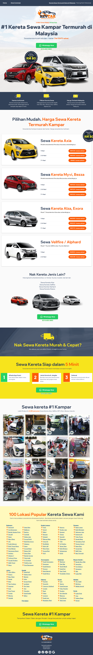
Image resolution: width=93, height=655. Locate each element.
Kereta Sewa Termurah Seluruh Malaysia (62, 3)
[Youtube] (50, 652)
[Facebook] (43, 652)
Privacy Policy (46, 648)
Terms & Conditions (46, 645)
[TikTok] (46, 652)
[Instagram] (39, 652)
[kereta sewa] (53, 652)
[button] (16, 3)
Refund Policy (46, 646)
